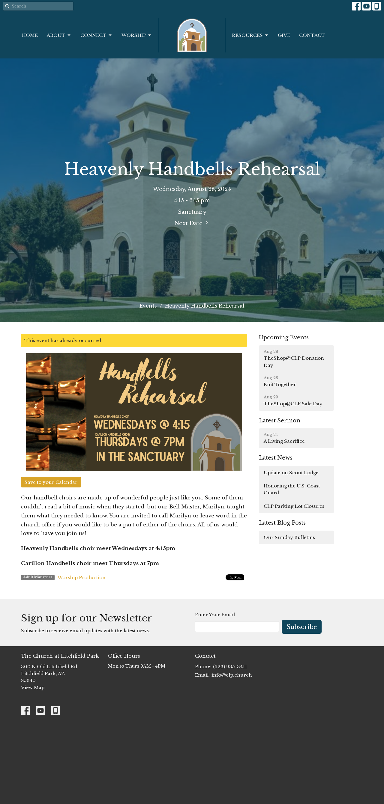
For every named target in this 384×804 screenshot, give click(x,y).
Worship (134, 35)
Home (30, 35)
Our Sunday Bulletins (289, 537)
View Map (32, 687)
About (56, 35)
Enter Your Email (215, 615)
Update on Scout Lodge (291, 472)
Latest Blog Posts (282, 523)
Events (148, 306)
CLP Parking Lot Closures (294, 506)
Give (284, 35)
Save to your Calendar (51, 482)
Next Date (189, 223)
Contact (312, 35)
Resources (247, 35)
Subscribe (301, 626)
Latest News (275, 457)
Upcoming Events (284, 337)
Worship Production (82, 577)
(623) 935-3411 (230, 666)
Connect (93, 35)
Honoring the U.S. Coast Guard (292, 489)
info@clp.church (232, 675)
